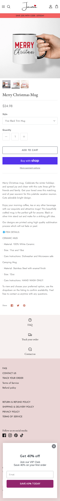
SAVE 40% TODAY (30, 483)
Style (4, 114)
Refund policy (9, 387)
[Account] (49, 6)
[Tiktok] (22, 435)
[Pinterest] (16, 435)
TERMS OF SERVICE (12, 416)
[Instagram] (10, 435)
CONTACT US (9, 373)
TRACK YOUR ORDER (12, 378)
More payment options (30, 168)
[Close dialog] (54, 446)
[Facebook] (4, 435)
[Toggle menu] (3, 6)
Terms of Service (10, 383)
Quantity (6, 130)
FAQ (4, 368)
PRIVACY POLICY (11, 411)
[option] (30, 48)
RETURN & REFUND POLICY (16, 402)
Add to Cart (30, 150)
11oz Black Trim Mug (15, 121)
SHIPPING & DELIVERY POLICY (18, 406)
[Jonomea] (30, 7)
